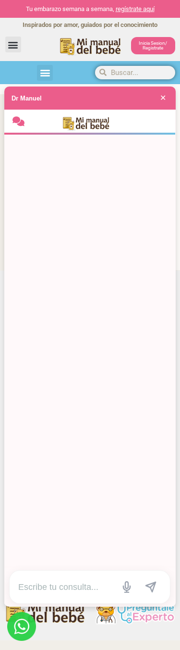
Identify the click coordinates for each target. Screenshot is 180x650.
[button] (13, 44)
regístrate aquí (135, 8)
